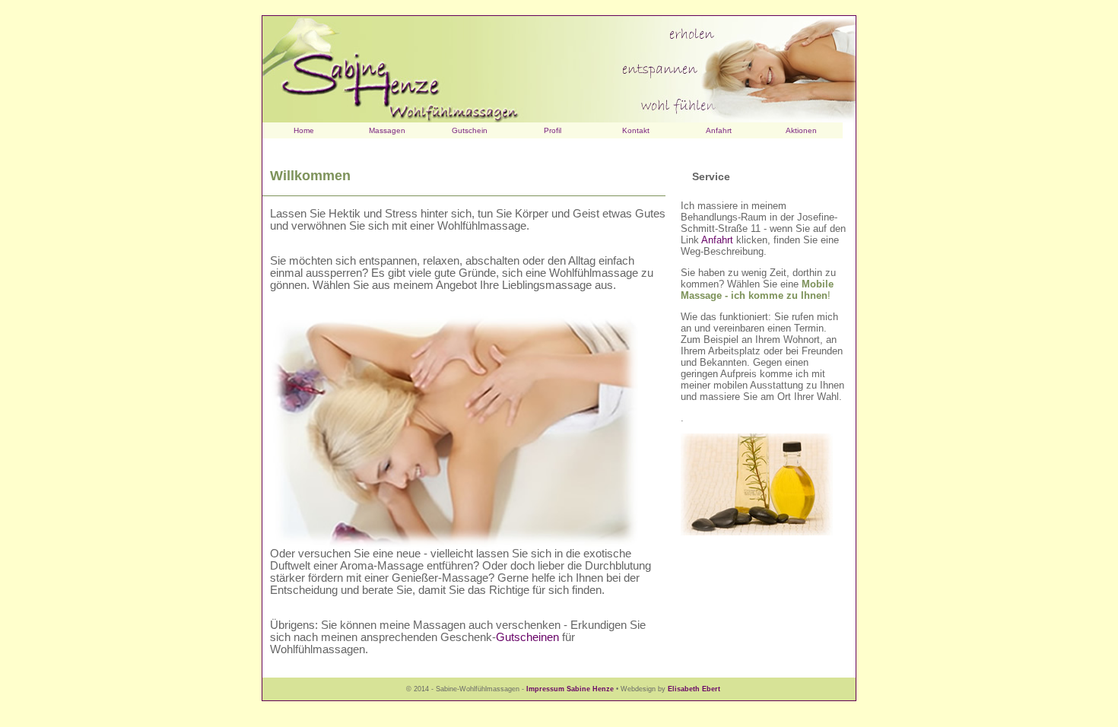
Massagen (387, 130)
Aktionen (801, 130)
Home (304, 130)
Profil (552, 130)
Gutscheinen (527, 637)
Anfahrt (719, 130)
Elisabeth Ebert (694, 689)
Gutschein (470, 130)
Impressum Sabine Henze (570, 689)
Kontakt (636, 130)
